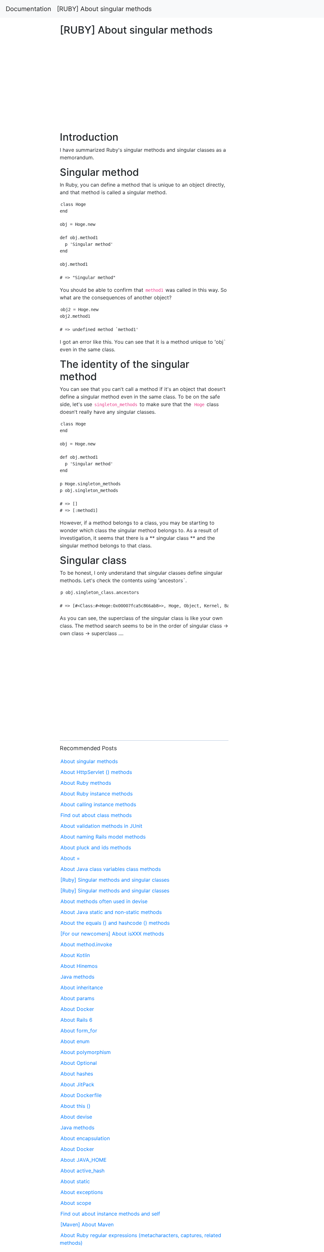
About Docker (77, 1009)
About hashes (76, 1073)
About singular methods (89, 761)
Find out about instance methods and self (110, 1213)
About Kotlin (75, 955)
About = (70, 858)
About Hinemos (78, 966)
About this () (75, 1106)
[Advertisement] (262, 345)
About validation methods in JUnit (101, 826)
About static (75, 1181)
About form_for (78, 1030)
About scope (75, 1203)
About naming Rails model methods (103, 837)
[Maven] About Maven (87, 1224)
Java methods (77, 977)
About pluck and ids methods (95, 847)
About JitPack (77, 1084)
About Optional (78, 1063)
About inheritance (81, 987)
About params (77, 998)
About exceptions (81, 1192)
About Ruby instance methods (96, 793)
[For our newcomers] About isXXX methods (112, 933)
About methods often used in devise (103, 901)
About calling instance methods (98, 804)
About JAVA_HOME (83, 1160)
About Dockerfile (81, 1095)
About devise (76, 1117)
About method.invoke (86, 944)
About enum (75, 1041)
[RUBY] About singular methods (104, 9)
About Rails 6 (76, 1020)
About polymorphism (85, 1052)
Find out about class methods (96, 815)
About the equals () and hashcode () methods (115, 923)
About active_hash (82, 1170)
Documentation (28, 9)
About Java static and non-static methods (111, 912)
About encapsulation (85, 1138)
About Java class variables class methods (110, 869)
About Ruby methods (85, 783)
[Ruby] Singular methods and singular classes (114, 880)
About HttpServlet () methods (96, 772)
